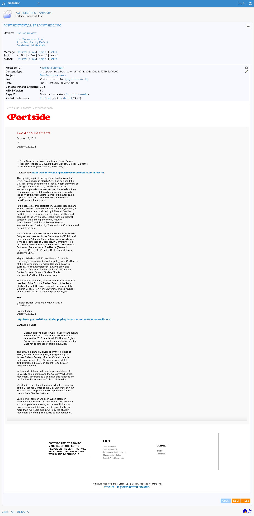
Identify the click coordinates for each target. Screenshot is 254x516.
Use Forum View (26, 33)
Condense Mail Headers (30, 45)
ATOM (226, 500)
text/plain (45, 98)
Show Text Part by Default (32, 42)
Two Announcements (53, 75)
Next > (42, 52)
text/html (66, 98)
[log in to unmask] (52, 67)
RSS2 (246, 500)
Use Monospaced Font (30, 39)
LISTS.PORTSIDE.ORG (15, 511)
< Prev (32, 52)
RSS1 (236, 500)
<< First (21, 52)
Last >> (53, 52)
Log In (241, 3)
